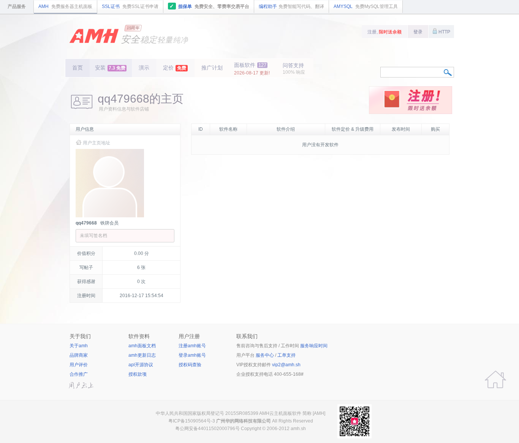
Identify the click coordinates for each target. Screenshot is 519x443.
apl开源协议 (140, 364)
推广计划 (212, 68)
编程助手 (291, 6)
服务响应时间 (314, 345)
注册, (384, 32)
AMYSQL (366, 6)
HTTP (443, 32)
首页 (77, 68)
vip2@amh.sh (286, 364)
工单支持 (286, 355)
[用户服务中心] (495, 379)
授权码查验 (190, 364)
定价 (174, 68)
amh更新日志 (142, 355)
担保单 (209, 6)
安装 (110, 68)
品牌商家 (79, 355)
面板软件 (252, 69)
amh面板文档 (142, 345)
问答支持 (294, 68)
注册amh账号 (192, 345)
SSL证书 (130, 6)
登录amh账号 (192, 355)
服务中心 (265, 355)
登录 (417, 32)
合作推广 (79, 374)
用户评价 (79, 364)
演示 (144, 68)
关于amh (79, 345)
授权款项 (137, 374)
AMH (65, 6)
